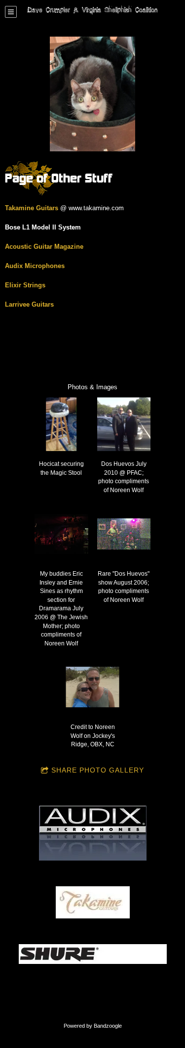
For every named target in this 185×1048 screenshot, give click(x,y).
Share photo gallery (97, 770)
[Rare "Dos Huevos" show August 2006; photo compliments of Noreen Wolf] (124, 534)
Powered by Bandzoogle (93, 1026)
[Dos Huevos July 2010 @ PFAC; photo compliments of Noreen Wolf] (124, 424)
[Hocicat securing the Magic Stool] (61, 424)
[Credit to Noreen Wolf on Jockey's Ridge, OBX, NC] (92, 687)
